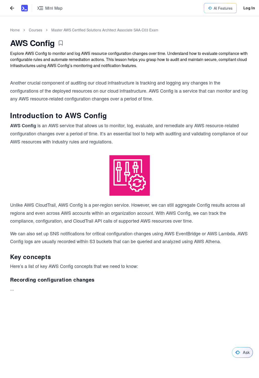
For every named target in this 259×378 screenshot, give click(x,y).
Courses (35, 29)
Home (15, 29)
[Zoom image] (129, 175)
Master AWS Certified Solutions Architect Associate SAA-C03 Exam (104, 29)
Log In (249, 8)
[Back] (12, 8)
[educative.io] (24, 8)
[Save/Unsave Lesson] (61, 43)
